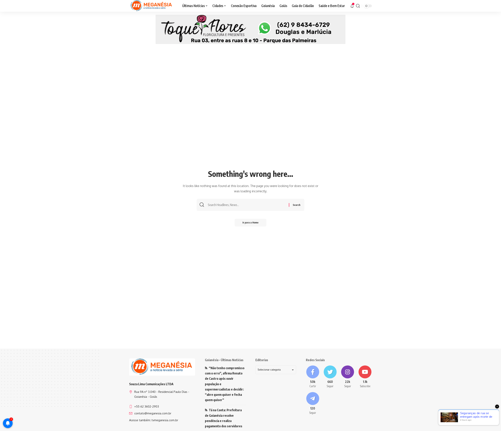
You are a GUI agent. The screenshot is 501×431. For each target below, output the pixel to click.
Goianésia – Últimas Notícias (224, 360)
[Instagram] (347, 377)
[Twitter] (330, 377)
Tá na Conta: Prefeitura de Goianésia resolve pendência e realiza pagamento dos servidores (223, 418)
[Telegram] (312, 403)
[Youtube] (365, 377)
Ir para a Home (250, 222)
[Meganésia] (151, 6)
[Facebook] (312, 377)
